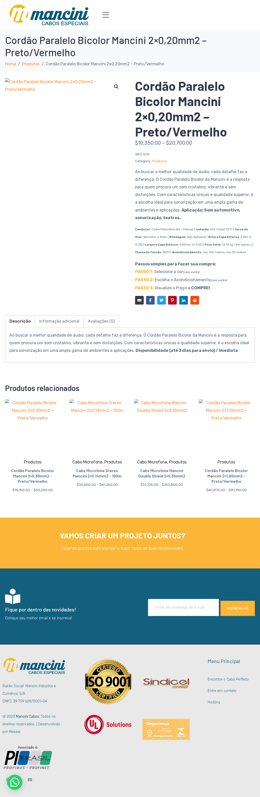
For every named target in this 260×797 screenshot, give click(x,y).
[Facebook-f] (7, 779)
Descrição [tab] (20, 321)
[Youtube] (29, 779)
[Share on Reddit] (194, 300)
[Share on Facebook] (150, 300)
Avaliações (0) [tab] (101, 321)
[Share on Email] (139, 300)
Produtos (159, 161)
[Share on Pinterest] (172, 300)
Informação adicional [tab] (59, 321)
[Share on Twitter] (161, 300)
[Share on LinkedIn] (183, 300)
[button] (116, 86)
